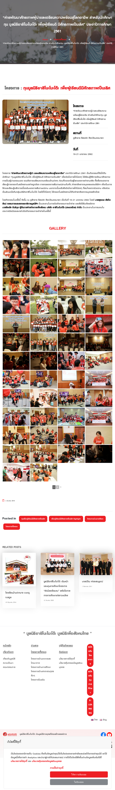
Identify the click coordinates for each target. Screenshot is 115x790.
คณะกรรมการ (9, 667)
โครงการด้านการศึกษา (95, 518)
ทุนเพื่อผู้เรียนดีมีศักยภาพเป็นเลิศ (33, 518)
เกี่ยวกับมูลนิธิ (9, 659)
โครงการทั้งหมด (12, 526)
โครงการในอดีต (38, 680)
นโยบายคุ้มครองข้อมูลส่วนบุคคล (71, 665)
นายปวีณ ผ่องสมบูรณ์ (92, 581)
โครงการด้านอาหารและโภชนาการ (41, 661)
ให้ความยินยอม (78, 774)
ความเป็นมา (8, 663)
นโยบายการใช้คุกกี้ (67, 659)
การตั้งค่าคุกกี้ (56, 768)
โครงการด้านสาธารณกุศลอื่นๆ (42, 673)
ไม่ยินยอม (79, 782)
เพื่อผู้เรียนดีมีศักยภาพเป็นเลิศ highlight (66, 518)
